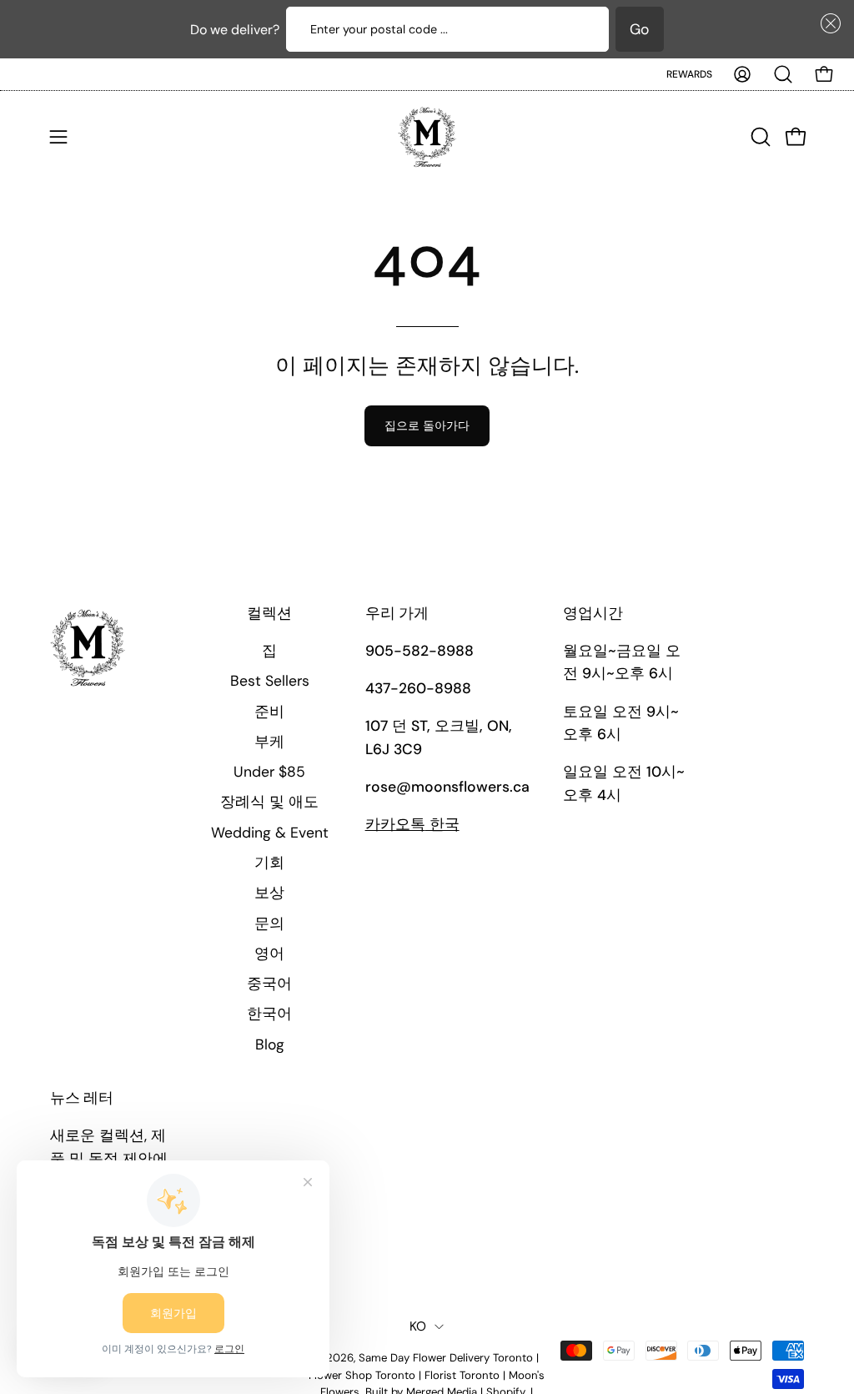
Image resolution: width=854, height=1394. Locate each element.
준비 (269, 711)
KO (418, 1326)
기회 (269, 862)
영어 (269, 953)
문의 (269, 923)
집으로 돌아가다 (427, 425)
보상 (269, 892)
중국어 (269, 983)
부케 (269, 741)
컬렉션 (269, 613)
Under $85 (269, 771)
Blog (269, 1044)
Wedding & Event (270, 832)
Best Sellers (269, 681)
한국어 (269, 1013)
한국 (412, 824)
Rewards (689, 74)
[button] (827, 23)
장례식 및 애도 (269, 802)
